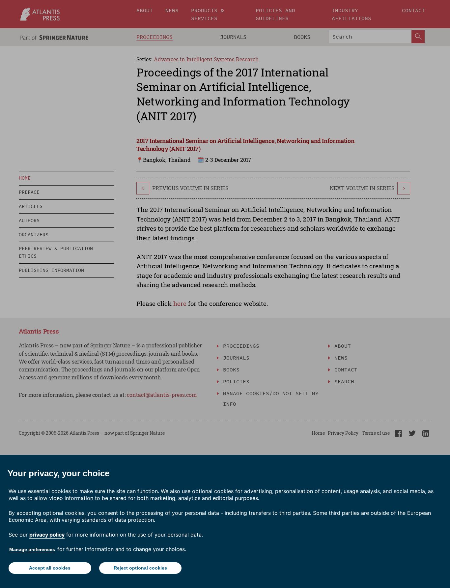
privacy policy (47, 534)
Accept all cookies (49, 568)
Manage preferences (32, 549)
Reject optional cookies (140, 568)
